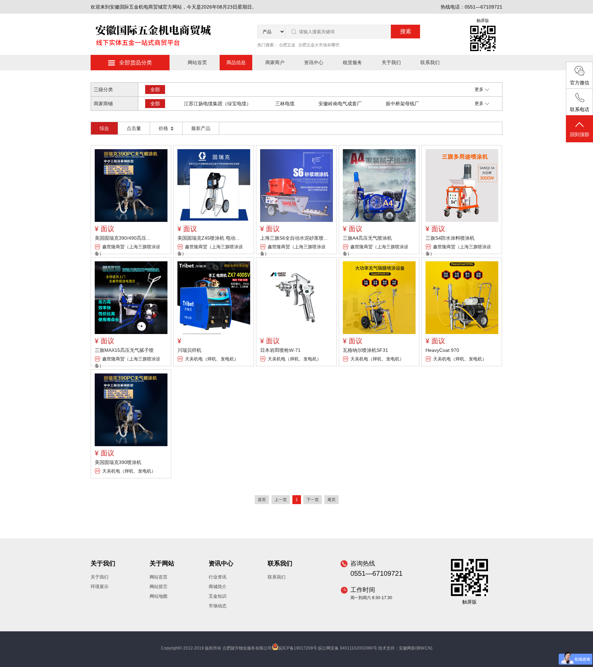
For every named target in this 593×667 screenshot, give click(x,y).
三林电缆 (284, 103)
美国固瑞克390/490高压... (122, 238)
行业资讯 (217, 577)
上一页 (281, 499)
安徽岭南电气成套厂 (340, 103)
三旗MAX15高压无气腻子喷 (124, 350)
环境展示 (99, 586)
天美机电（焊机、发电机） (212, 358)
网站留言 (158, 586)
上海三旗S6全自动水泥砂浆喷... (294, 238)
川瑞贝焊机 (189, 350)
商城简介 (217, 586)
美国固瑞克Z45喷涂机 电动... (208, 238)
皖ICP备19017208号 (298, 648)
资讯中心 (313, 62)
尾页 (331, 499)
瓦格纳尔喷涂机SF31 (365, 350)
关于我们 (391, 62)
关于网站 (162, 563)
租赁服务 (352, 62)
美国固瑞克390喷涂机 (118, 462)
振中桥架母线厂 (402, 103)
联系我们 (430, 62)
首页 (262, 499)
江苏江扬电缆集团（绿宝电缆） (217, 103)
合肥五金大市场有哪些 (318, 45)
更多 (479, 89)
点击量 (134, 128)
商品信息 (236, 62)
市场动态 (217, 605)
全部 (155, 89)
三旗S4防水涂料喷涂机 (450, 238)
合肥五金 (287, 45)
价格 (164, 128)
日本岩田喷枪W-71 (280, 350)
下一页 (312, 499)
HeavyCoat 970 (442, 350)
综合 (104, 128)
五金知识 (217, 596)
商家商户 (274, 62)
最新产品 (200, 128)
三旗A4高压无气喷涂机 (367, 238)
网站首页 (197, 62)
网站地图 (158, 596)
